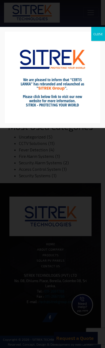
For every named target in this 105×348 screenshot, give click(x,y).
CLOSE (98, 34)
